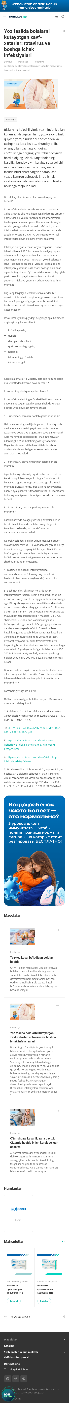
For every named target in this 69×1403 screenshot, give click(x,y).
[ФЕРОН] (18, 1209)
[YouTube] (23, 1378)
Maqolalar (10, 1339)
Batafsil (14, 1300)
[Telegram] (15, 1378)
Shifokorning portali (16, 1357)
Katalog (9, 1345)
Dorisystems (12, 1363)
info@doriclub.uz (18, 1369)
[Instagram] (7, 1378)
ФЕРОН (18, 1219)
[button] (62, 1241)
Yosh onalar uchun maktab (21, 1352)
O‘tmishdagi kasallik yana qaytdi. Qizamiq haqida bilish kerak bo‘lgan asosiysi (34, 1143)
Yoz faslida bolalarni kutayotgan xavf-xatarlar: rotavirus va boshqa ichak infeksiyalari (33, 1037)
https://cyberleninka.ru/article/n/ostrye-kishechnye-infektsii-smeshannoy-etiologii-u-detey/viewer (30, 744)
